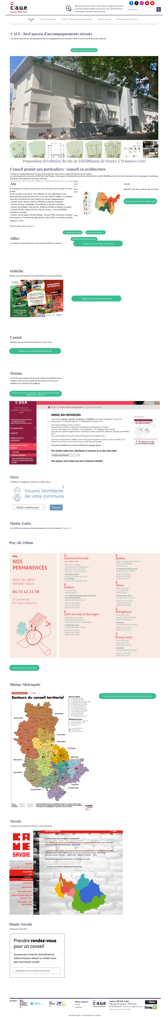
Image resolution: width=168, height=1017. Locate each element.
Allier (103, 6)
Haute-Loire (95, 8)
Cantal (120, 6)
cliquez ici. (30, 226)
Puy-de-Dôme (108, 8)
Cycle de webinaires (48, 19)
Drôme (79, 8)
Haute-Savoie (99, 11)
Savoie (89, 11)
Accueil (31, 19)
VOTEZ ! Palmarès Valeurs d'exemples (76, 19)
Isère (86, 8)
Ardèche (111, 6)
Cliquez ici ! (67, 528)
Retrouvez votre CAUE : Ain (87, 6)
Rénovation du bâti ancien (127, 19)
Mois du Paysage (104, 19)
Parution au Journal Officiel (117, 1009)
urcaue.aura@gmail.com (133, 1006)
